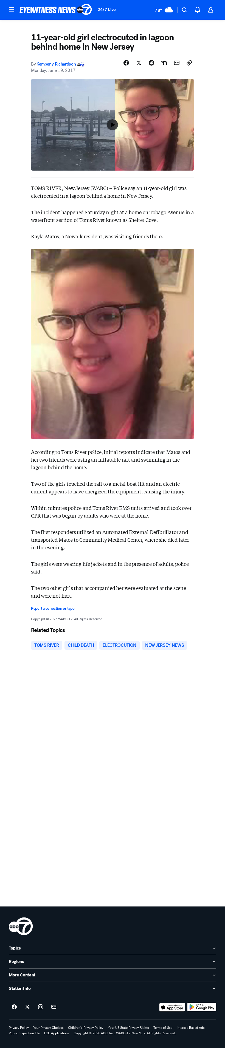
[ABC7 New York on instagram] (40, 1007)
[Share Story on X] (139, 62)
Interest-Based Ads (191, 1027)
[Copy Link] (189, 62)
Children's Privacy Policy (85, 1027)
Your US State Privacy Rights (128, 1027)
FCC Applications (56, 1033)
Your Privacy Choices (48, 1027)
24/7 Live (106, 9)
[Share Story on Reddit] (151, 62)
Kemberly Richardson (56, 64)
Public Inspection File (24, 1033)
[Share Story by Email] (176, 62)
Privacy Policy (19, 1027)
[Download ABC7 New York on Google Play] (201, 1007)
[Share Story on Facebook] (126, 62)
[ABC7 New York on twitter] (27, 1007)
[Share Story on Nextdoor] (164, 62)
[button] (11, 9)
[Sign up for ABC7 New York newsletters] (53, 1007)
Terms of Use (162, 1027)
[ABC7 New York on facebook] (14, 1007)
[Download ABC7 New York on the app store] (172, 1007)
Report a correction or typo (52, 608)
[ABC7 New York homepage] (55, 10)
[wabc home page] (21, 926)
